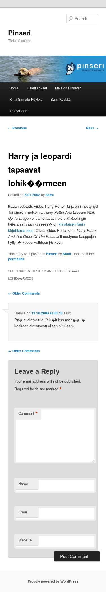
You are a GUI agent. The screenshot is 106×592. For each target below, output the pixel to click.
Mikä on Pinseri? (68, 87)
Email (23, 512)
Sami (50, 194)
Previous (17, 128)
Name (23, 483)
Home (14, 87)
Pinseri (19, 32)
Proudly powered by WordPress (53, 581)
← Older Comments (24, 293)
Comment (28, 413)
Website (25, 540)
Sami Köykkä (61, 99)
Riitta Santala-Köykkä (25, 99)
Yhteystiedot (18, 110)
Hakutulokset (37, 87)
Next (92, 128)
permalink (16, 258)
